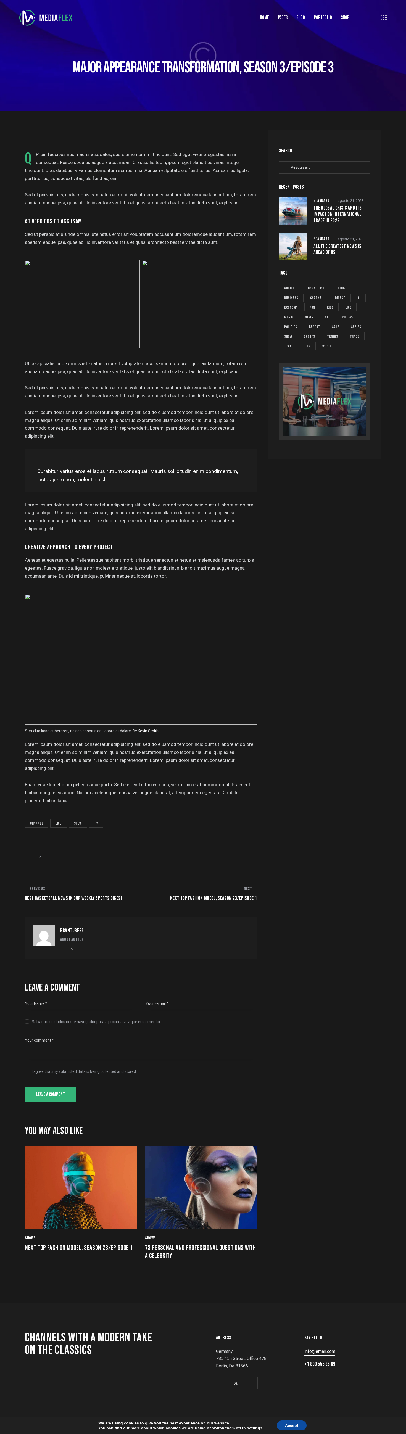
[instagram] (94, 949)
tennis (332, 336)
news (309, 317)
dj (358, 297)
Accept (291, 1425)
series (356, 326)
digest (340, 297)
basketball (317, 288)
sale (335, 326)
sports (309, 336)
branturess (72, 931)
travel (289, 346)
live (58, 823)
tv (96, 823)
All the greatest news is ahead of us (337, 250)
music (288, 317)
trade (354, 336)
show (78, 823)
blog (341, 288)
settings (254, 1428)
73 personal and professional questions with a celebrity (200, 1252)
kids (330, 307)
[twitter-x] (72, 949)
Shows (30, 1238)
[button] (33, 857)
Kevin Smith (148, 731)
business (291, 297)
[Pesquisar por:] (324, 167)
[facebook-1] (61, 949)
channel (36, 823)
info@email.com (319, 1351)
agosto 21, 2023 (350, 201)
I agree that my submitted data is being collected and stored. (84, 1071)
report (314, 326)
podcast (348, 317)
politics (290, 326)
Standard (321, 200)
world (327, 346)
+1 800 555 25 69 (319, 1364)
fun (312, 307)
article (290, 288)
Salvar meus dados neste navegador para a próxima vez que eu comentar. (96, 1022)
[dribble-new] (83, 949)
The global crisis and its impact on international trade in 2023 (337, 214)
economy (291, 307)
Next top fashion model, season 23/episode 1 (79, 1248)
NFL (327, 317)
